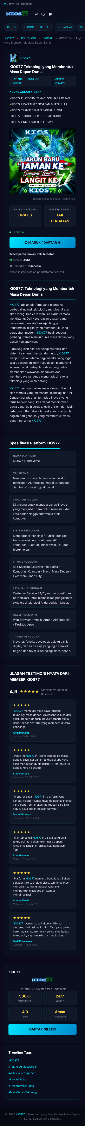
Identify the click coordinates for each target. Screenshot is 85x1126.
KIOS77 (11, 27)
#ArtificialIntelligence (21, 1073)
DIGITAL (48, 38)
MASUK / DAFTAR (42, 242)
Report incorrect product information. (54, 198)
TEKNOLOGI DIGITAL (37, 27)
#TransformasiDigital (21, 1085)
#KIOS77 (13, 1060)
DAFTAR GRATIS (42, 1029)
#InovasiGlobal (17, 1079)
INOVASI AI (65, 27)
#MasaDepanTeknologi (22, 1092)
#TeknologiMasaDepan (23, 1066)
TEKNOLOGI (28, 38)
